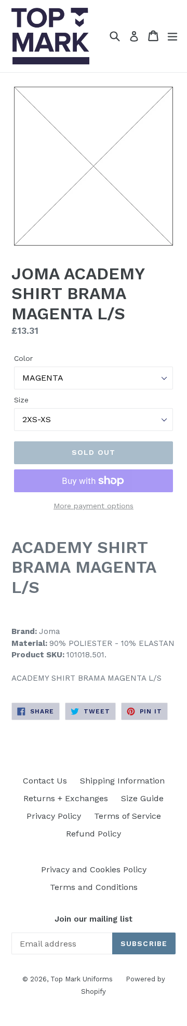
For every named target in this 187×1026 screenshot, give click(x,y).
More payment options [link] (93, 506)
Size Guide (142, 798)
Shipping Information (122, 781)
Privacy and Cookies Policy (93, 869)
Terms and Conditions (94, 887)
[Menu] (172, 36)
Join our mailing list (93, 919)
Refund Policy (93, 834)
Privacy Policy (53, 816)
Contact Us (45, 781)
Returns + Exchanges (65, 798)
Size (21, 400)
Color (23, 358)
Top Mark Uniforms (81, 979)
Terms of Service (127, 816)
